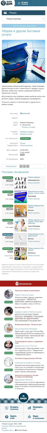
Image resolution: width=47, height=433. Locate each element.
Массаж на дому (36, 312)
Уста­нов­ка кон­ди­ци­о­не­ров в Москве (28, 358)
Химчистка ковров (27, 295)
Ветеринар (33, 329)
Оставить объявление (11, 408)
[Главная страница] (7, 3)
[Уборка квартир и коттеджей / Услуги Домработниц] (20, 225)
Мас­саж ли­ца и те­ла (22, 307)
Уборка (22, 143)
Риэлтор (34, 346)
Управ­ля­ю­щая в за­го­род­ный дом (36, 235)
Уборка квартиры (26, 145)
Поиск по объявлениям (35, 417)
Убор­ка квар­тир (34, 177)
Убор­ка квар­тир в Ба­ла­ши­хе (36, 206)
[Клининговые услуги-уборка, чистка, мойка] (20, 197)
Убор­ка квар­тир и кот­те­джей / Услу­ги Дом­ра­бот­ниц (36, 221)
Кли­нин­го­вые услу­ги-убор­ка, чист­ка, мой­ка (36, 192)
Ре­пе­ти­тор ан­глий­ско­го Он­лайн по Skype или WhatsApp (26, 376)
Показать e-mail (26, 134)
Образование (19, 380)
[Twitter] (24, 166)
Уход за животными (21, 329)
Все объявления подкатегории (24, 26)
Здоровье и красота (22, 312)
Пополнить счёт (35, 408)
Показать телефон (27, 132)
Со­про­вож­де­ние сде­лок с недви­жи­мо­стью (29, 342)
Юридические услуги (22, 346)
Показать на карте (28, 127)
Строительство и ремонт (23, 363)
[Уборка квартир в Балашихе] (20, 211)
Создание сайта (7, 430)
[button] (23, 397)
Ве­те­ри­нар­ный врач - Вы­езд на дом (28, 324)
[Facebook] (21, 166)
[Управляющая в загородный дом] (20, 239)
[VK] (27, 166)
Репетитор (28, 380)
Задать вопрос (11, 417)
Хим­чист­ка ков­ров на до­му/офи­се (27, 290)
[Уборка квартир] (20, 182)
